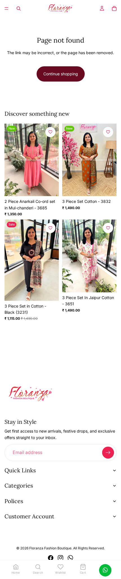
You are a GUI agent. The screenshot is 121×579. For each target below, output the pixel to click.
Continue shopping (60, 73)
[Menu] (6, 8)
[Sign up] (108, 453)
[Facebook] (50, 557)
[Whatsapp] (70, 557)
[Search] (18, 8)
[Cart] (114, 8)
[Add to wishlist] (50, 132)
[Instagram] (60, 557)
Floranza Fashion (43, 548)
